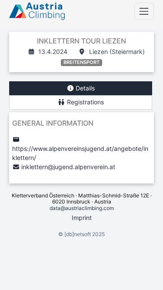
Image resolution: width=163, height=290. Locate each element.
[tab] (80, 88)
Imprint (82, 217)
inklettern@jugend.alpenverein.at (68, 166)
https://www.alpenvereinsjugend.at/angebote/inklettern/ (80, 153)
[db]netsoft (77, 234)
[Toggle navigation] (144, 11)
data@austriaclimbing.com (82, 208)
